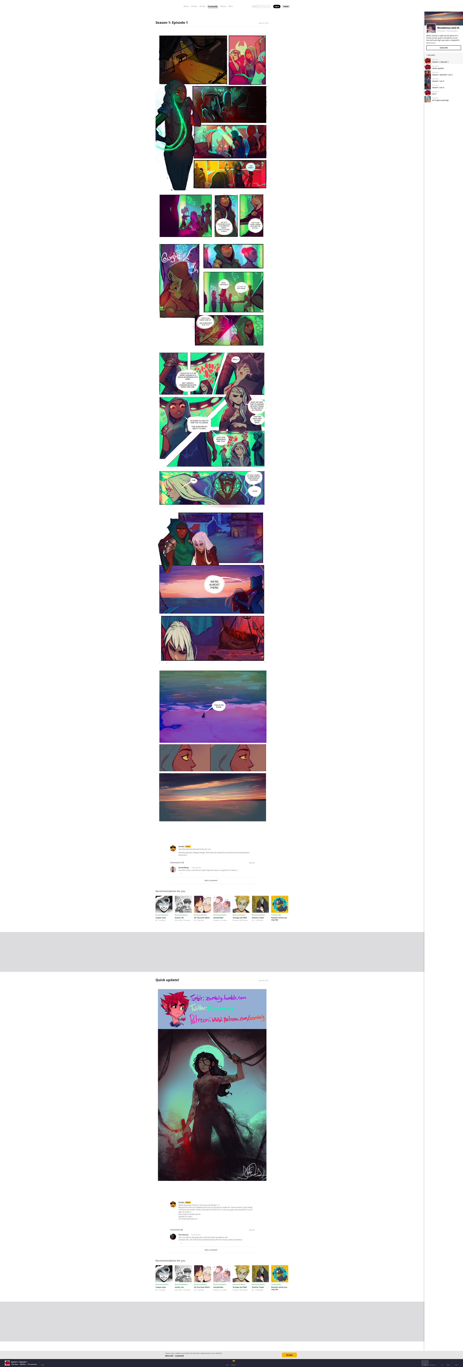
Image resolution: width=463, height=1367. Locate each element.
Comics (194, 6)
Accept (289, 1355)
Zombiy (181, 846)
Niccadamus (183, 1235)
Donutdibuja (183, 867)
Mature (223, 6)
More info (169, 1355)
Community (213, 6)
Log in (277, 6)
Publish (286, 6)
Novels (202, 6)
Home (186, 6)
